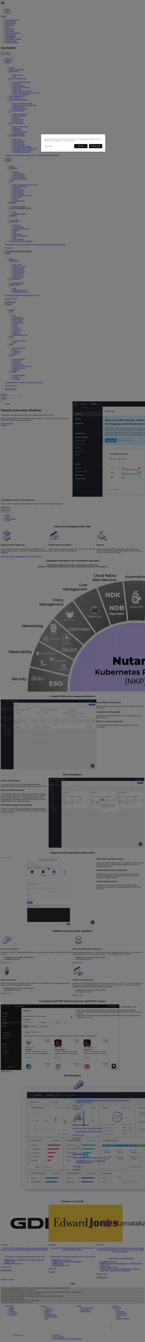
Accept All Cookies (96, 146)
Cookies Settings (48, 146)
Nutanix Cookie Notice (69, 140)
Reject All (80, 146)
